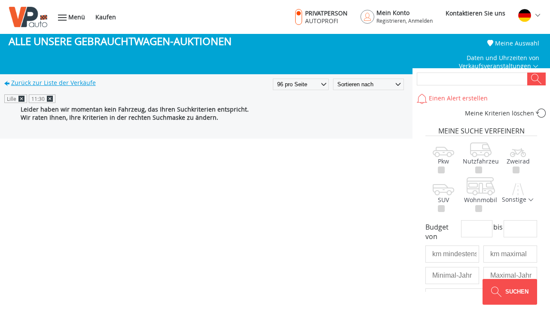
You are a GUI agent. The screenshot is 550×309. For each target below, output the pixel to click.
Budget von (437, 231)
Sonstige (515, 199)
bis (498, 227)
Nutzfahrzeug (480, 161)
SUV (443, 200)
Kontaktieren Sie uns (475, 13)
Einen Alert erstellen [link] (457, 98)
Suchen (536, 79)
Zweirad (518, 161)
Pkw (443, 161)
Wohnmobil (480, 200)
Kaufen (105, 17)
